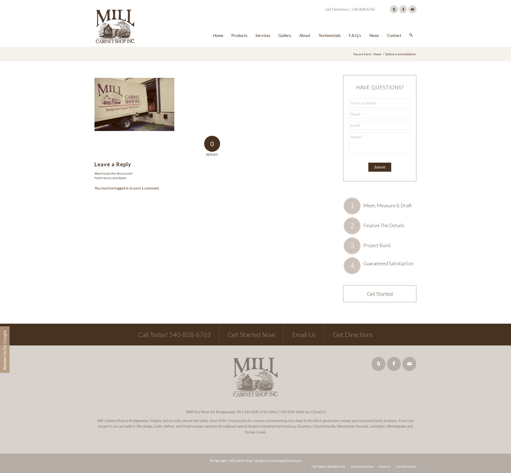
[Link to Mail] (413, 9)
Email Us (304, 334)
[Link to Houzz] (394, 9)
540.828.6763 (363, 9)
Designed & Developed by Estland (277, 460)
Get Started (380, 293)
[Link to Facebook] (403, 9)
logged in (121, 188)
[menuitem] (218, 27)
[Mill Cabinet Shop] (115, 27)
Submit (379, 167)
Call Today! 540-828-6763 (174, 334)
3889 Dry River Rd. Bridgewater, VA (213, 412)
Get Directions (337, 9)
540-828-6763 (256, 412)
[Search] (411, 27)
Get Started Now (251, 334)
